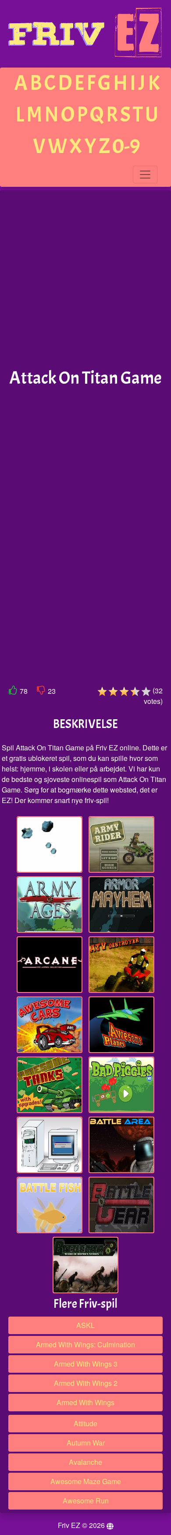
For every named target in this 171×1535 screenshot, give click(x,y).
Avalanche (85, 1462)
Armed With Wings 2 (86, 1383)
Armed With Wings (85, 1402)
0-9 (126, 146)
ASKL (85, 1325)
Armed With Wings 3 (86, 1364)
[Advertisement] (85, 279)
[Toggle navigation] (145, 174)
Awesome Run (86, 1501)
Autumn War (86, 1443)
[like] (13, 692)
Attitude (85, 1423)
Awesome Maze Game (85, 1481)
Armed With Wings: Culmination (85, 1344)
